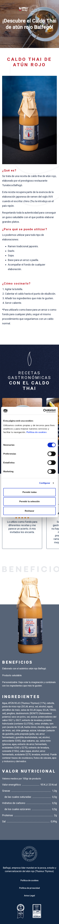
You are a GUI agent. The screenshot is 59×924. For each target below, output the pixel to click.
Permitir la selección (29, 501)
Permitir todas (29, 492)
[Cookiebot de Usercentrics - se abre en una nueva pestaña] (43, 411)
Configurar (44, 483)
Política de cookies (36, 432)
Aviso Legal (29, 895)
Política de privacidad (29, 888)
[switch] (52, 454)
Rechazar (29, 511)
